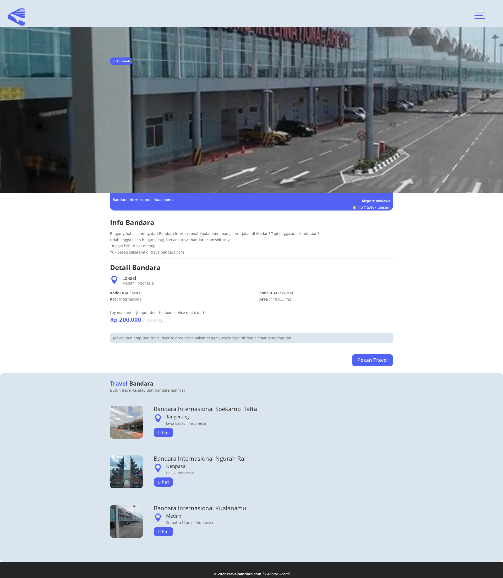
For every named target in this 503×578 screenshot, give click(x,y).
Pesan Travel (372, 360)
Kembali (123, 61)
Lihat (163, 432)
